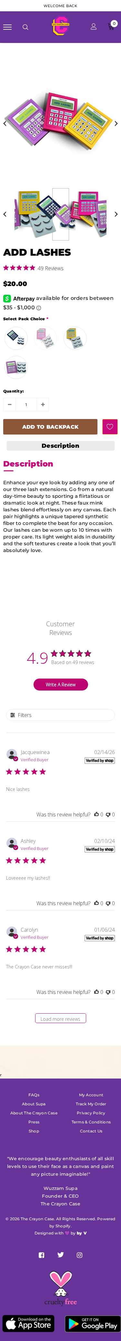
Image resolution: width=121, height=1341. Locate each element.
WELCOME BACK (60, 6)
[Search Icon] (25, 27)
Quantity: (13, 391)
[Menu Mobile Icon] (7, 27)
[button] (60, 446)
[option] (60, 122)
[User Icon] (94, 27)
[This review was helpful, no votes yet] (96, 814)
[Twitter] (60, 1255)
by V (81, 1233)
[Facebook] (41, 1255)
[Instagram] (79, 1255)
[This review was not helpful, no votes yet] (108, 814)
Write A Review (61, 684)
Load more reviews (60, 1019)
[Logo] (59, 27)
